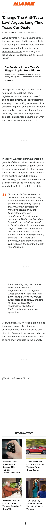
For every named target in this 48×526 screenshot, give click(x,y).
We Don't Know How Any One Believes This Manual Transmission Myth (11, 467)
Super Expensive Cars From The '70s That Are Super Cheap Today (35, 466)
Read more (9, 80)
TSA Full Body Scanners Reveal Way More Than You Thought (35, 505)
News (5, 12)
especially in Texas (12, 51)
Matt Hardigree (10, 32)
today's (19, 158)
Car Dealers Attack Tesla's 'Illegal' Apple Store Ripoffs (23, 69)
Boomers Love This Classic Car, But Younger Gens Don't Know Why (11, 505)
